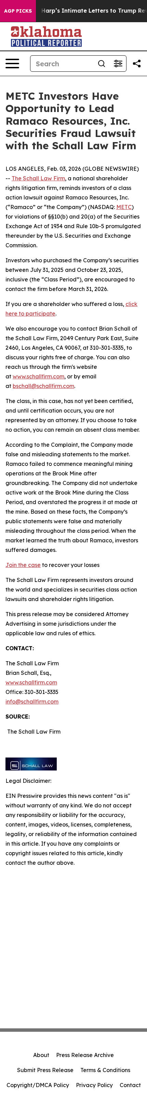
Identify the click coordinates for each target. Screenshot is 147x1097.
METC (124, 207)
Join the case (23, 564)
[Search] (101, 63)
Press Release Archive (85, 1055)
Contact (130, 1085)
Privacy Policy (94, 1085)
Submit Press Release (45, 1070)
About (41, 1055)
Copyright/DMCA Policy (37, 1085)
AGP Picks (18, 11)
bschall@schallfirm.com (43, 386)
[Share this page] (137, 63)
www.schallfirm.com (31, 682)
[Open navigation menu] (12, 63)
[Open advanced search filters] (118, 63)
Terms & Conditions (105, 1070)
